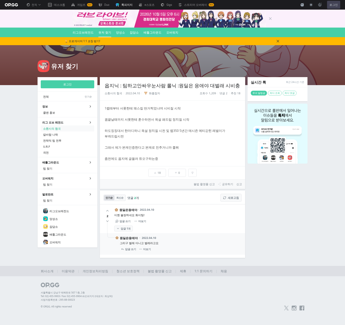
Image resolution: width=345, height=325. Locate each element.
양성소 (120, 32)
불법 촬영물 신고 (160, 271)
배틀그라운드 (153, 32)
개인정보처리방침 (95, 271)
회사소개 (47, 271)
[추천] (107, 211)
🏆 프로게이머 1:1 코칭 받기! (82, 41)
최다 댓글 (290, 93)
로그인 (333, 4)
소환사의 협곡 (113, 93)
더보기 (142, 221)
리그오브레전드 (83, 32)
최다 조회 (275, 93)
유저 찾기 (104, 32)
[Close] (270, 18)
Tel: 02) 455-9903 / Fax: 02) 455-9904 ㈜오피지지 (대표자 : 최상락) (77, 296)
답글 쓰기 (125, 221)
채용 (224, 271)
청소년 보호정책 (128, 271)
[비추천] (107, 221)
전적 (34, 4)
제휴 (183, 271)
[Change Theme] (311, 5)
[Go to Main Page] (11, 5)
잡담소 (134, 32)
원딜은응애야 (128, 210)
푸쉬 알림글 (259, 93)
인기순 (109, 197)
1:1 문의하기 (203, 271)
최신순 (120, 197)
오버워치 (172, 32)
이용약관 (68, 271)
